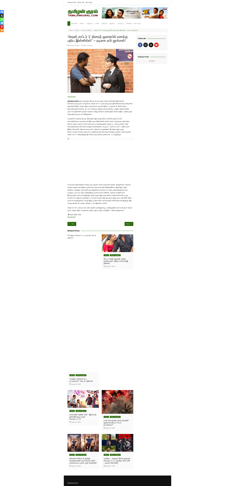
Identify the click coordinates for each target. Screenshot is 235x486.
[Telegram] (2, 23)
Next (127, 224)
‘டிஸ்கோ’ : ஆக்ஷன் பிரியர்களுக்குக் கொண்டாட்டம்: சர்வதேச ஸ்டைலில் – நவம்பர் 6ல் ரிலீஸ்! (117, 460)
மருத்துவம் (89, 23)
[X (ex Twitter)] (145, 45)
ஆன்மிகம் (104, 23)
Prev (73, 224)
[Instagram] (151, 45)
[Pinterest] (2, 27)
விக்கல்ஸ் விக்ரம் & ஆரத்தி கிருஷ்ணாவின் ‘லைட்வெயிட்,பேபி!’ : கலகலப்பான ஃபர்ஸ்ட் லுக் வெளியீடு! (83, 460)
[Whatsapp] (2, 19)
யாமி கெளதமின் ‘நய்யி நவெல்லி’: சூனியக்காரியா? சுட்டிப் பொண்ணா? (116, 422)
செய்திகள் (74, 23)
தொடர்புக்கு (88, 2)
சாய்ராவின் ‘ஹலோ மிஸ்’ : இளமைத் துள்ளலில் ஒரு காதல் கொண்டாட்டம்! (82, 417)
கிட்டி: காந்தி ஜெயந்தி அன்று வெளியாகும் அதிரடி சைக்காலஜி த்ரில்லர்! (116, 261)
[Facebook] (2, 12)
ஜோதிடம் (112, 23)
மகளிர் (97, 23)
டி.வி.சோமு (120, 23)
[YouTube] (156, 45)
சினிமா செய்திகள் (88, 45)
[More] (2, 30)
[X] (2, 16)
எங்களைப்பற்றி (71, 2)
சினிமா (82, 23)
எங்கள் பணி (80, 2)
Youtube (128, 23)
